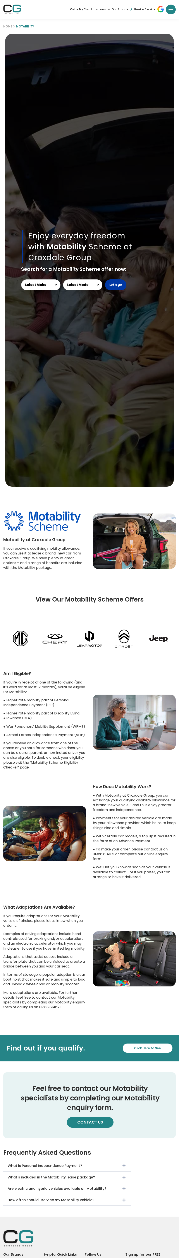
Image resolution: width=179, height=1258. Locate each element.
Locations (98, 9)
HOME (7, 26)
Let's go (115, 284)
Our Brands (120, 9)
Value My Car (79, 9)
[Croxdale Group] (12, 9)
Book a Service (144, 9)
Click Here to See (147, 1048)
